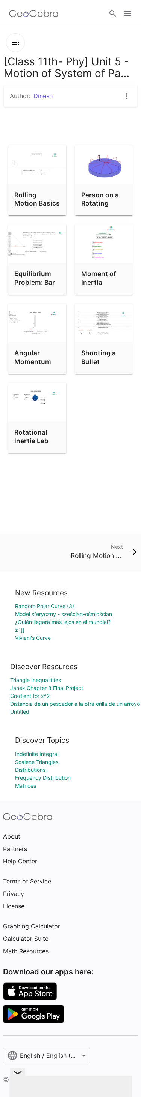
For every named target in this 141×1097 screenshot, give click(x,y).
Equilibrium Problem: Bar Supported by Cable (36, 286)
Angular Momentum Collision (32, 361)
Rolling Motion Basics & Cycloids (37, 203)
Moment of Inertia (98, 278)
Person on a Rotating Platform (100, 203)
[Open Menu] (127, 13)
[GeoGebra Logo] (33, 13)
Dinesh (43, 96)
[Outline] (15, 42)
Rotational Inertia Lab (31, 436)
